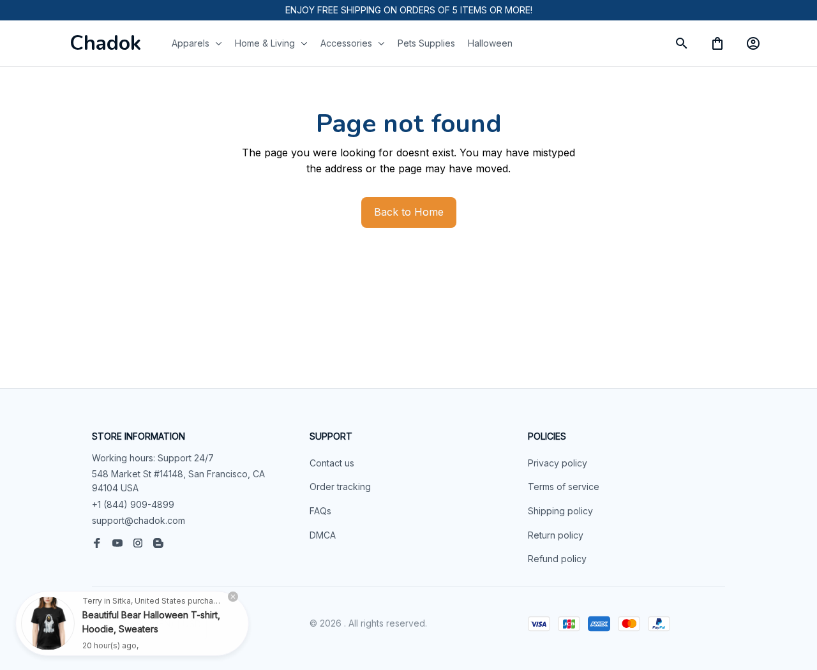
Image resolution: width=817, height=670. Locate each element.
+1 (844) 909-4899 (133, 504)
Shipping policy (560, 510)
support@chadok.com (138, 520)
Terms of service (563, 486)
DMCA (323, 535)
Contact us (332, 463)
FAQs (320, 510)
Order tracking (340, 486)
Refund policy (557, 558)
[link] (48, 622)
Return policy (555, 535)
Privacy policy (557, 463)
